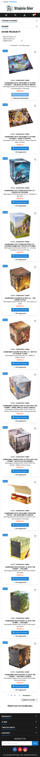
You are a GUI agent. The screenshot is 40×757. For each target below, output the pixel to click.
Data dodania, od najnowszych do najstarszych (13, 39)
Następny (27, 695)
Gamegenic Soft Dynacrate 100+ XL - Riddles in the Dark (20, 191)
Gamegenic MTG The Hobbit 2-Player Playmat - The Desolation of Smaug (20, 84)
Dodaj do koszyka (20, 95)
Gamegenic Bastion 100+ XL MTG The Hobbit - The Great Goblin (20, 675)
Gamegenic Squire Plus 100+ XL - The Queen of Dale (20, 299)
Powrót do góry (29, 700)
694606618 (13, 2)
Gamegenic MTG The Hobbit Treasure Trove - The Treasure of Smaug (20, 514)
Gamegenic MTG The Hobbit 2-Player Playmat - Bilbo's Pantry (20, 138)
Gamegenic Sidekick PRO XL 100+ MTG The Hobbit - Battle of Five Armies (20, 460)
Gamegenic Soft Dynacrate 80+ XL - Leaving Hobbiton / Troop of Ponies (20, 245)
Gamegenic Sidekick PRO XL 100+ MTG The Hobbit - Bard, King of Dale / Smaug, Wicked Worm (20, 407)
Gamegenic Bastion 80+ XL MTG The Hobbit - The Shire (20, 568)
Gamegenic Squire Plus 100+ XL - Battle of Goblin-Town (20, 353)
